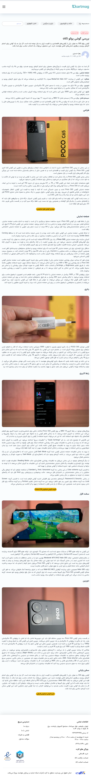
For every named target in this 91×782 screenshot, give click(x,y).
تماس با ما (25, 730)
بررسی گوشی (84, 33)
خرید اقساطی (83, 754)
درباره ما (26, 726)
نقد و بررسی (74, 33)
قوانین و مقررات (23, 735)
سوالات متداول (24, 739)
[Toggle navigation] (4, 7)
